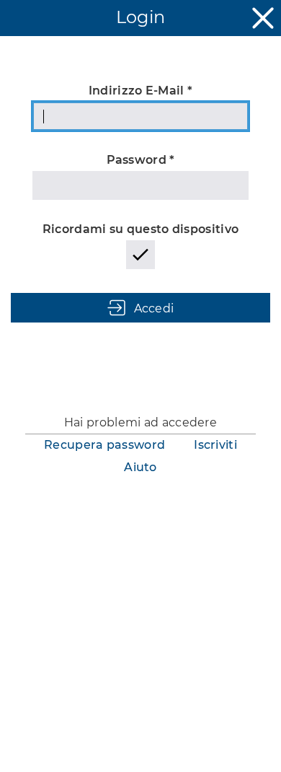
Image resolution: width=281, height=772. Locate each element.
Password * (141, 160)
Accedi (154, 308)
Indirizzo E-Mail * (140, 90)
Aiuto (140, 467)
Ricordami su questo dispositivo (140, 229)
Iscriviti (215, 445)
